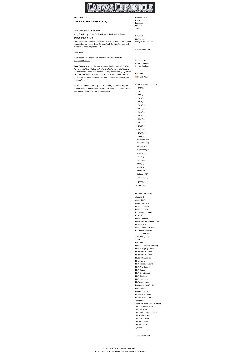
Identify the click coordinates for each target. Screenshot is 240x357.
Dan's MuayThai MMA (143, 212)
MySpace (138, 26)
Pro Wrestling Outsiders (144, 297)
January (140, 178)
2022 (140, 91)
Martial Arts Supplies (143, 258)
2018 (140, 105)
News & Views (142, 77)
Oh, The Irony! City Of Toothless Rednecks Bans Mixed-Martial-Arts (99, 36)
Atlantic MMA (140, 200)
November (141, 143)
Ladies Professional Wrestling (146, 246)
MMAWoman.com (142, 282)
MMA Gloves (140, 270)
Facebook (139, 23)
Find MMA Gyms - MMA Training (147, 221)
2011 (140, 130)
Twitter (137, 28)
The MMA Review (141, 325)
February (141, 174)
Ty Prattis (138, 328)
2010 (140, 133)
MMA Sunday (140, 39)
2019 (140, 102)
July (139, 157)
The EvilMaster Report (143, 316)
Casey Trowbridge (142, 64)
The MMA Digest (141, 322)
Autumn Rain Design (143, 203)
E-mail (137, 21)
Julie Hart (138, 240)
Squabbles (139, 300)
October (140, 146)
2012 (140, 126)
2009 (140, 136)
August (140, 153)
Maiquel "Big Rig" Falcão (144, 249)
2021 (140, 95)
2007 (140, 185)
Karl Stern (139, 243)
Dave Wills (139, 215)
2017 (140, 109)
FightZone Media (141, 218)
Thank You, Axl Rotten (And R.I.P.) (90, 21)
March (139, 171)
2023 (140, 88)
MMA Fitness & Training (144, 264)
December (141, 139)
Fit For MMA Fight (141, 225)
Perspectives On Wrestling (145, 285)
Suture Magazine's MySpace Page (148, 303)
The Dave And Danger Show (146, 313)
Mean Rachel (140, 261)
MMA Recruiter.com (142, 279)
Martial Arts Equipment (143, 252)
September (141, 150)
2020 (140, 98)
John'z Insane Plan (142, 234)
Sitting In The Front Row (144, 42)
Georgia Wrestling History (145, 227)
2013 (140, 123)
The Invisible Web (142, 319)
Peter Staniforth (141, 288)
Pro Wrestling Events (143, 294)
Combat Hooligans (142, 66)
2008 (140, 182)
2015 (140, 116)
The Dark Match (141, 310)
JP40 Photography (142, 237)
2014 (140, 119)
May (139, 164)
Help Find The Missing (143, 231)
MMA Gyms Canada (142, 273)
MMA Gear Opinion (142, 267)
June (139, 160)
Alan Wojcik (139, 197)
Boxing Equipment (142, 206)
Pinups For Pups (141, 291)
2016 (140, 112)
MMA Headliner (141, 276)
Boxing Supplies (141, 209)
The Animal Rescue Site (144, 306)
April (139, 167)
